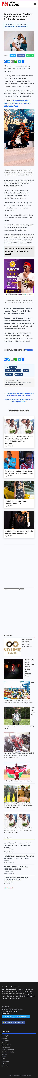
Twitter (13, 55)
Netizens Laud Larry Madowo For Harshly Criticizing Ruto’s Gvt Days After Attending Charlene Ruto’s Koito (18, 805)
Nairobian (4, 1054)
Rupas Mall (18, 374)
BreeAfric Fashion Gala (13, 370)
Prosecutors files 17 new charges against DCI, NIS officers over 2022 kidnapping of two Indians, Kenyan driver (19, 755)
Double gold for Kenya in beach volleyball (17, 781)
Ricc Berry (9, 374)
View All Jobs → (8, 888)
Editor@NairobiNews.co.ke (14, 1009)
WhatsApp (30, 55)
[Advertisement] (19, 566)
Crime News (5, 1042)
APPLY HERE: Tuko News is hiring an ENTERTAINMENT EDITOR (16, 878)
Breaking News (6, 1036)
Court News (5, 1040)
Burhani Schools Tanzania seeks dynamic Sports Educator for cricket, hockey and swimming (18, 845)
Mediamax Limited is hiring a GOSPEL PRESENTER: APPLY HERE (16, 868)
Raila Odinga (5, 1061)
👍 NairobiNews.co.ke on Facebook (13, 1022)
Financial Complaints (8, 1049)
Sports (4, 1063)
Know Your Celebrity (8, 1052)
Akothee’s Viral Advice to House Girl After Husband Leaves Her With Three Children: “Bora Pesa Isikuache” (18, 830)
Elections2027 (6, 1045)
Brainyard (13, 367)
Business (4, 1038)
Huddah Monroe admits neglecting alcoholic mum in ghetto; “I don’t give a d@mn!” (17, 103)
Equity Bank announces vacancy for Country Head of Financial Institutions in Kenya (19, 857)
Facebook (21, 55)
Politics (4, 1059)
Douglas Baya (22, 26)
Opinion (4, 1056)
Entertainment (10, 26)
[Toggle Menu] (34, 4)
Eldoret (26, 370)
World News (5, 1066)
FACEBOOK (29, 350)
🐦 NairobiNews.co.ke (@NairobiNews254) (16, 1016)
